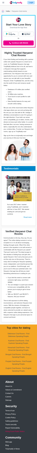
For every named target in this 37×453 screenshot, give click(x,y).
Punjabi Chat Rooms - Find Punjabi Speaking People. (18, 362)
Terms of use (10, 410)
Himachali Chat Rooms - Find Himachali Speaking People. (18, 349)
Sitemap (8, 400)
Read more (28, 217)
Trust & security (11, 424)
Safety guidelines (11, 421)
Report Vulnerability (12, 428)
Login (31, 2)
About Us (8, 386)
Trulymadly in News (12, 449)
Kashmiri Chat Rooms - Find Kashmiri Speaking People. (18, 342)
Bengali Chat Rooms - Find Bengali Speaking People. (18, 356)
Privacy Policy (10, 414)
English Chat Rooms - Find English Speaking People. (18, 369)
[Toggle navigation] (3, 2)
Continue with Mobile (19, 43)
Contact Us (9, 393)
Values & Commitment (13, 390)
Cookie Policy (10, 417)
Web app (8, 442)
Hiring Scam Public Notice (15, 431)
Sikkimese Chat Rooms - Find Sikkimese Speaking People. (18, 335)
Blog (7, 445)
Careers (8, 397)
